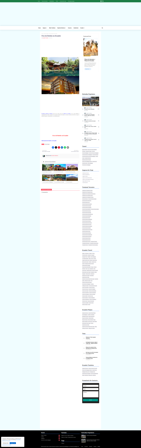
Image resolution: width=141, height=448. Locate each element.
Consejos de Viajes (89, 151)
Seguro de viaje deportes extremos (88, 179)
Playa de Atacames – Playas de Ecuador (89, 60)
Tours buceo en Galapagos (86, 284)
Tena (91, 280)
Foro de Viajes (46, 33)
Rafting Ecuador (89, 270)
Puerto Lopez (90, 321)
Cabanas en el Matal (64, 437)
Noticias (63, 443)
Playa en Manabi (90, 319)
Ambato (83, 253)
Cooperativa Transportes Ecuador (87, 190)
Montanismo (90, 375)
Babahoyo (50, 438)
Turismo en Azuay (92, 287)
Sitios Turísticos (52, 27)
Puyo (88, 268)
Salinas (95, 272)
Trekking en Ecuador (85, 285)
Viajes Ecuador (91, 302)
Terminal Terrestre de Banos (86, 221)
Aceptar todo (13, 443)
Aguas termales (84, 149)
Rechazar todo (5, 443)
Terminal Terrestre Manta (95, 209)
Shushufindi (92, 275)
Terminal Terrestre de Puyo (86, 238)
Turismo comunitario (85, 287)
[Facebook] (101, 1)
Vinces (89, 304)
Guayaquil (92, 255)
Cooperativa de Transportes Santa (87, 195)
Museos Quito (94, 260)
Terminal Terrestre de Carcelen (87, 222)
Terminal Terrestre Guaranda (86, 205)
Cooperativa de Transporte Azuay (87, 192)
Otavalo (83, 263)
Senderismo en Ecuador (86, 275)
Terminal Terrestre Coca (86, 202)
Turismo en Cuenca (85, 289)
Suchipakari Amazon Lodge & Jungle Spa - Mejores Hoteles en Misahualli (90, 133)
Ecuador (82, 27)
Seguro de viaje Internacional (87, 177)
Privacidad (86, 446)
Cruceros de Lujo (63, 1)
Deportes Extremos (61, 27)
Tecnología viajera (71, 1)
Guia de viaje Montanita (94, 373)
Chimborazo (87, 253)
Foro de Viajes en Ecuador (47, 171)
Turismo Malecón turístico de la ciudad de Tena (91, 358)
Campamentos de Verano (72, 437)
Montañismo (52, 1)
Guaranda (89, 255)
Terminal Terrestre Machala (86, 209)
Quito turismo (84, 270)
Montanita (92, 314)
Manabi (91, 260)
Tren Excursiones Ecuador (93, 285)
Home (39, 27)
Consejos (83, 151)
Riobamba (92, 272)
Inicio (39, 1)
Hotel (57, 1)
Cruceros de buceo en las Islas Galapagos (88, 156)
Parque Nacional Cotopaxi (86, 265)
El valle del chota (84, 255)
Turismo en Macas (85, 297)
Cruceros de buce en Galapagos (87, 154)
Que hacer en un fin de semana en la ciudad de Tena (92, 353)
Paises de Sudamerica (86, 174)
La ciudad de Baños (85, 258)
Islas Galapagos (90, 163)
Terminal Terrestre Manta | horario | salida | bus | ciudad (90, 140)
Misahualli (86, 375)
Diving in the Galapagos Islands (87, 161)
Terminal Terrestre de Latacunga (87, 229)
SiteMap (99, 446)
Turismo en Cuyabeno (92, 289)
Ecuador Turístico (54, 155)
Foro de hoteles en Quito (71, 171)
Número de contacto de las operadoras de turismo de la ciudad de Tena (91, 348)
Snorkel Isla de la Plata (85, 277)
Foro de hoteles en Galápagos (48, 182)
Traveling (92, 284)
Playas (94, 319)
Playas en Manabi (85, 321)
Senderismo (76, 27)
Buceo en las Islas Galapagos (92, 149)
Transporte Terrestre (94, 241)
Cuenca (83, 158)
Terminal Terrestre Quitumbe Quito (87, 214)
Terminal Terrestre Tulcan (86, 217)
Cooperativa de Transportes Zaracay (87, 197)
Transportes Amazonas (86, 243)
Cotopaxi (90, 253)
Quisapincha (91, 268)
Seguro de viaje (85, 176)
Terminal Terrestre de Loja (86, 231)
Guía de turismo (45, 1)
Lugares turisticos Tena (86, 260)
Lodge (90, 258)
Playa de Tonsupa (85, 319)
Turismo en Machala (91, 297)
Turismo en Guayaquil (85, 294)
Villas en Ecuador (85, 304)
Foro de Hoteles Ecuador (59, 171)
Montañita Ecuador (85, 316)
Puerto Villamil (94, 321)
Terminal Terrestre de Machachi (87, 234)
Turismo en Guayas (92, 294)
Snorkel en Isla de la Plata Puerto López (88, 326)
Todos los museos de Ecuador (87, 282)
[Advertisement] (70, 14)
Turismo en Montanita (85, 299)
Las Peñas (89, 314)
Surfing (83, 280)
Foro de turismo (69, 182)
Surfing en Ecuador (87, 280)
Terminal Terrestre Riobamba (89, 109)
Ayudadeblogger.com (66, 446)
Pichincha (83, 268)
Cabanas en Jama (64, 435)
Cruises (97, 156)
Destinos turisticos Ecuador (86, 159)
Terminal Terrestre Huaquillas (86, 207)
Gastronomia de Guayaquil (86, 373)
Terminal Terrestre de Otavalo (86, 236)
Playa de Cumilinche (85, 318)
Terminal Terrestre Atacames (86, 200)
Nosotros (95, 446)
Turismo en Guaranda (92, 292)
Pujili (86, 268)
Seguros (44, 27)
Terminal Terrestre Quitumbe (86, 212)
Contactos (90, 446)
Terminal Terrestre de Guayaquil (87, 226)
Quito (94, 268)
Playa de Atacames (91, 316)
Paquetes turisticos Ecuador (89, 263)
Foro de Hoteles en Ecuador (59, 182)
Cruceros (70, 27)
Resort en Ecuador (95, 270)
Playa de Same (91, 318)
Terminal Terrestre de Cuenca (86, 224)
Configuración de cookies (6, 444)
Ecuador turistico (85, 163)
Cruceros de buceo (95, 154)
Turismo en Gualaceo (85, 292)
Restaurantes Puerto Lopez (86, 272)
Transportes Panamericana (94, 243)
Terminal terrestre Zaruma (86, 241)
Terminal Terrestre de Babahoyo (87, 219)
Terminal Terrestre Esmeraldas (87, 204)
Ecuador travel (94, 161)
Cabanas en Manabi (70, 435)
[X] (103, 1)
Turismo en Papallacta (92, 299)
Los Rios (94, 258)
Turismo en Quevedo (91, 301)
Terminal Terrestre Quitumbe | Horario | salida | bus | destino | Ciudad (89, 115)
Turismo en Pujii (84, 301)
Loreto (92, 258)
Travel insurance (85, 182)
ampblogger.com (76, 446)
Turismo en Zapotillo (85, 302)
